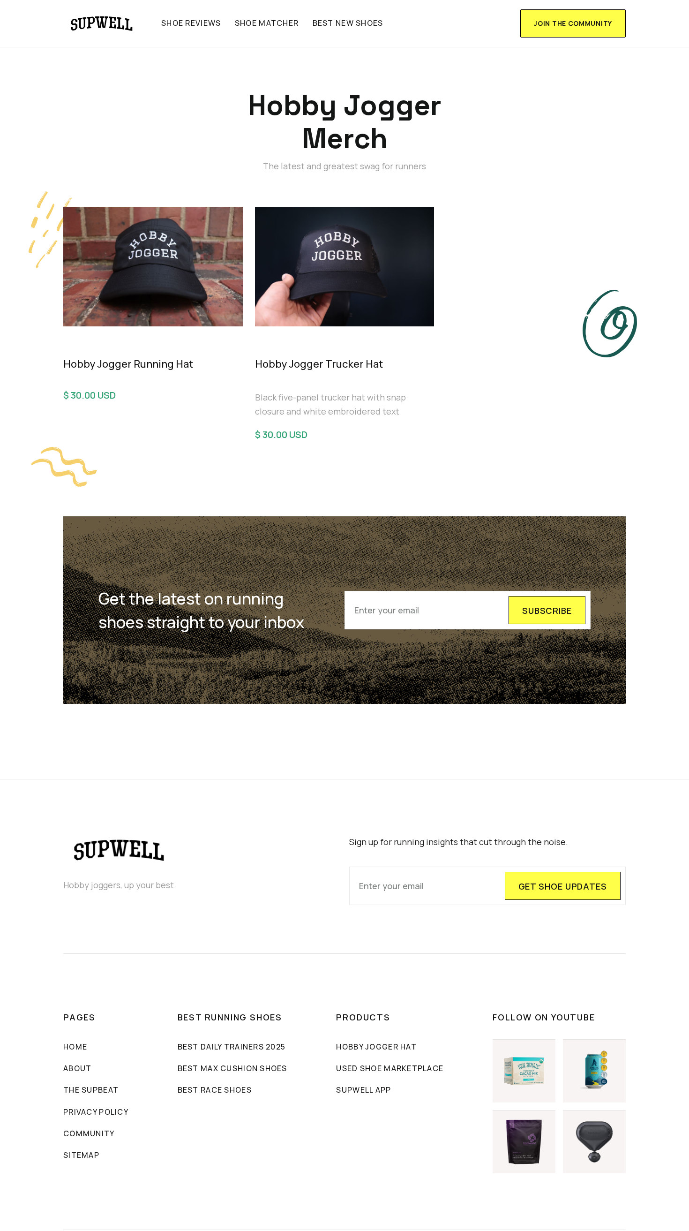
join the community (573, 23)
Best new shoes (348, 23)
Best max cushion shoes (232, 1068)
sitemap (81, 1155)
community (89, 1133)
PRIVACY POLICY (95, 1112)
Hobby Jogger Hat (376, 1047)
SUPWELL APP (363, 1090)
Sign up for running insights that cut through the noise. (458, 841)
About (77, 1068)
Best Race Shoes (215, 1090)
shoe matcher (267, 23)
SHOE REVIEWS (191, 23)
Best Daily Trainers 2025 (232, 1047)
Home (75, 1047)
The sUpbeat (91, 1090)
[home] (102, 23)
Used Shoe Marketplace (389, 1068)
